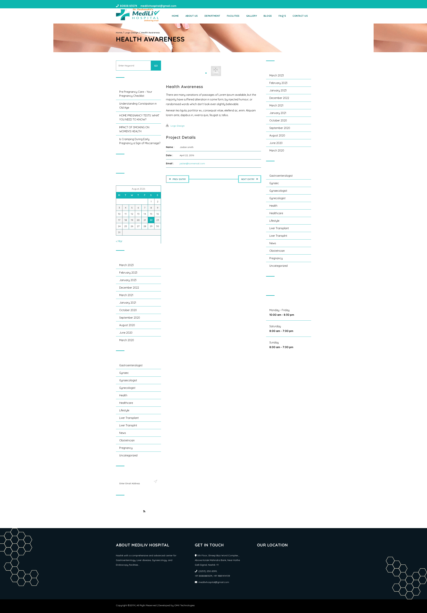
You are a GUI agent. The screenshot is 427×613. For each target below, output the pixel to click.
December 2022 (129, 287)
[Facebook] (180, 6)
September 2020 (129, 317)
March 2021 (126, 295)
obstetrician (127, 440)
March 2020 (126, 340)
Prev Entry (179, 179)
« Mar (119, 241)
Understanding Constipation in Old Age (138, 105)
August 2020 (127, 325)
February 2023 (128, 272)
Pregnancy (126, 448)
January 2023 (127, 280)
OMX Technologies (184, 605)
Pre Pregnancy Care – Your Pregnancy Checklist (135, 93)
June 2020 (125, 332)
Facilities (233, 15)
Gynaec (124, 372)
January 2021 (127, 302)
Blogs (268, 15)
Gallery (251, 15)
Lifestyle (124, 410)
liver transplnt (128, 425)
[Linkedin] (186, 6)
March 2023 (126, 265)
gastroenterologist (131, 365)
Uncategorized (128, 455)
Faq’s (282, 15)
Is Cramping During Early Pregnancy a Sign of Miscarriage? (139, 141)
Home (175, 15)
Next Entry (248, 179)
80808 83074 (128, 6)
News (122, 433)
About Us (191, 15)
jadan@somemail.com (192, 163)
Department (212, 15)
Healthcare (126, 402)
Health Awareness (150, 32)
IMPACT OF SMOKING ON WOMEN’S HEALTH (134, 129)
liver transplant (129, 418)
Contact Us (300, 15)
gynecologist (127, 387)
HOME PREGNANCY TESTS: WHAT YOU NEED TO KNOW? (139, 117)
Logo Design (131, 32)
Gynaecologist (128, 380)
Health (123, 395)
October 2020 (128, 310)
